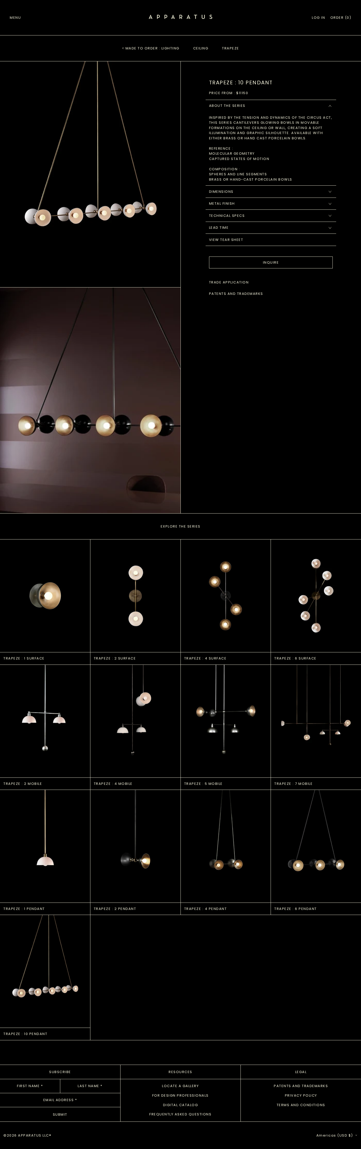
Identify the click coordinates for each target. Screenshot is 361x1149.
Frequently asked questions (180, 1114)
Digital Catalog (180, 1104)
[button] (340, 18)
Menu (15, 17)
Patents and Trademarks (301, 1085)
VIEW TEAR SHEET (226, 239)
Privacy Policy (301, 1095)
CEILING (201, 48)
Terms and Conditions (301, 1104)
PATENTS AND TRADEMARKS (236, 293)
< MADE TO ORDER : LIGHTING (150, 48)
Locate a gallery (180, 1085)
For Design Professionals (180, 1095)
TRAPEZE (230, 48)
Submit (60, 1114)
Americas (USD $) (335, 1135)
